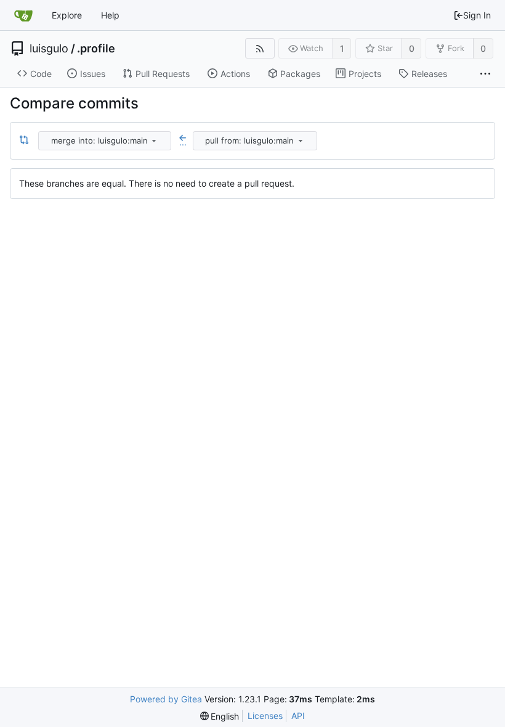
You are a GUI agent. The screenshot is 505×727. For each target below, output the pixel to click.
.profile (96, 49)
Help (110, 15)
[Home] (23, 15)
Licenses (265, 715)
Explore (67, 15)
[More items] (485, 74)
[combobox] (105, 140)
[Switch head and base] (24, 140)
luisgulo (49, 49)
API (298, 715)
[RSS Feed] (259, 48)
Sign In (477, 15)
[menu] (154, 140)
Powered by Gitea (166, 699)
